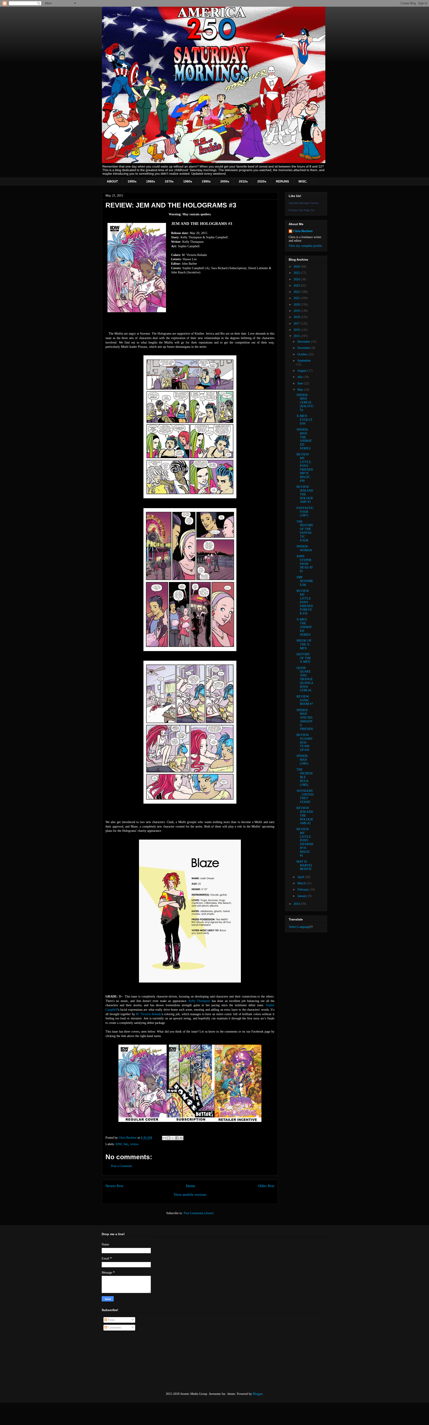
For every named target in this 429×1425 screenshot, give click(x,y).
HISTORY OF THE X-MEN (304, 658)
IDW (119, 1144)
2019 (297, 310)
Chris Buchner (303, 231)
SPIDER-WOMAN (304, 548)
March (301, 883)
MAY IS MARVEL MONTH (305, 865)
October (302, 354)
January (302, 896)
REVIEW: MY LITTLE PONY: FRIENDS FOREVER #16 (305, 602)
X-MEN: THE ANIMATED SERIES (304, 627)
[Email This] (164, 1138)
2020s (261, 181)
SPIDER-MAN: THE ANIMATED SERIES (304, 439)
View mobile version (190, 1194)
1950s (132, 181)
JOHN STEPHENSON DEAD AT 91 (305, 564)
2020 (297, 304)
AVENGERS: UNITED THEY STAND (305, 796)
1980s (187, 181)
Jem (125, 1144)
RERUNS (282, 181)
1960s (150, 181)
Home (190, 1186)
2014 (297, 903)
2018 (297, 317)
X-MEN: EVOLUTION (305, 419)
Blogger (258, 1394)
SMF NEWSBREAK (305, 581)
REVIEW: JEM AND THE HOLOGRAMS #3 (305, 494)
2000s (224, 181)
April (301, 877)
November (304, 348)
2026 (297, 266)
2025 (297, 273)
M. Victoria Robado (148, 1014)
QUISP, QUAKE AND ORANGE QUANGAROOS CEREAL (305, 679)
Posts (110, 1320)
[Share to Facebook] (177, 1138)
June (300, 383)
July (300, 377)
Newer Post (114, 1186)
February (303, 889)
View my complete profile (305, 245)
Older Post (266, 1186)
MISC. (303, 181)
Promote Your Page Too (301, 210)
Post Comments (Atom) (199, 1213)
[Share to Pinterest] (181, 1138)
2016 (297, 329)
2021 (297, 298)
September (304, 360)
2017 (297, 323)
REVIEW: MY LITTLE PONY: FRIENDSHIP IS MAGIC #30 (305, 467)
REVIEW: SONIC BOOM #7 (305, 700)
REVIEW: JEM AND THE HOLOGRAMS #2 (305, 815)
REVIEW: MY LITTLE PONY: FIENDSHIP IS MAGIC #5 (305, 842)
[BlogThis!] (168, 1138)
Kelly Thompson (199, 1001)
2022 (297, 291)
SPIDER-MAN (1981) (303, 759)
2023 (297, 285)
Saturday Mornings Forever (304, 203)
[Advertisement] (124, 1361)
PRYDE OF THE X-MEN (304, 644)
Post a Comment (121, 1166)
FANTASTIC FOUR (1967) (305, 511)
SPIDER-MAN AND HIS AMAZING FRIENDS (305, 719)
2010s (243, 181)
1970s (169, 181)
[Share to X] (172, 1138)
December (304, 341)
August (302, 370)
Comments (114, 1327)
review (134, 1144)
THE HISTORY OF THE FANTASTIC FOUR (305, 531)
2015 (297, 336)
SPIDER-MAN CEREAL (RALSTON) (305, 402)
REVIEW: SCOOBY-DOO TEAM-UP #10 (305, 742)
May (300, 389)
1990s (206, 181)
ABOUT (112, 181)
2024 (297, 279)
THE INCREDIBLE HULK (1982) (305, 777)
